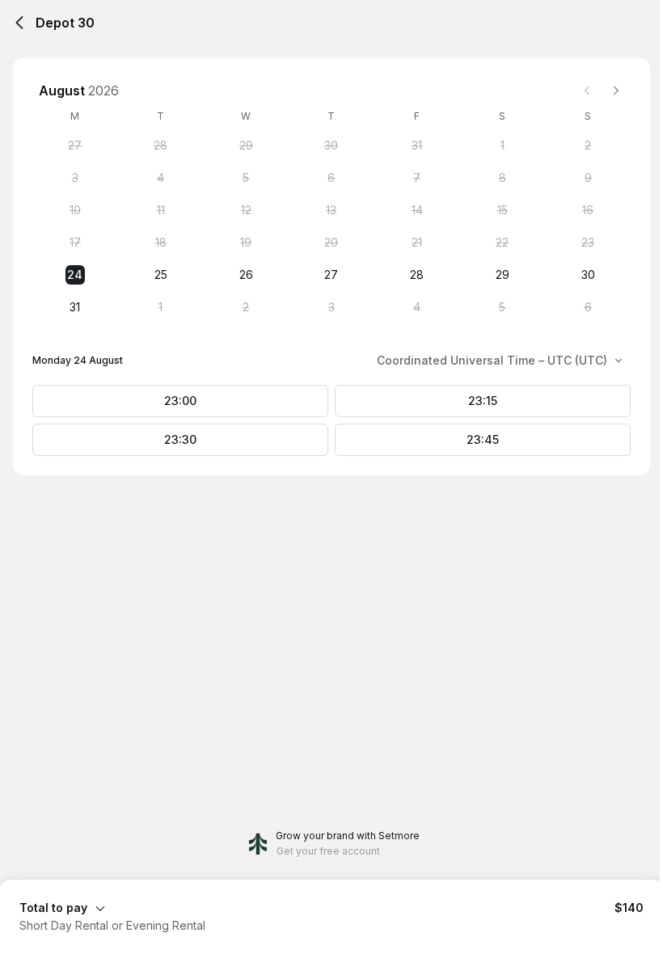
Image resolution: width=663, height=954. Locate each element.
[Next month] (616, 90)
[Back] (19, 22)
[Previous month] (587, 90)
